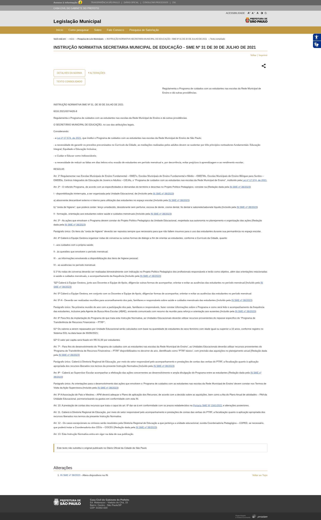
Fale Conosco (115, 30)
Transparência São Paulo (105, 2)
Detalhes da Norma (69, 73)
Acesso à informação (66, 2)
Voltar (253, 55)
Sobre (97, 30)
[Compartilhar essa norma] (263, 67)
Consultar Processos (155, 2)
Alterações (97, 73)
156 (174, 2)
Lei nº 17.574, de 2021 (69, 138)
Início (59, 30)
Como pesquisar (78, 30)
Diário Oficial (131, 2)
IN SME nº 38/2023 (240, 186)
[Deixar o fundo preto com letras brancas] (261, 12)
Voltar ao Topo (260, 475)
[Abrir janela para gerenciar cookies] (265, 12)
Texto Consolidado (69, 81)
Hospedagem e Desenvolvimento (252, 516)
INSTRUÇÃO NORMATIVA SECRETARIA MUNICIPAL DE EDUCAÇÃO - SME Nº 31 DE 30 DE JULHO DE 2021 (157, 39)
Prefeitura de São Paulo (256, 21)
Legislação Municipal (77, 21)
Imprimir (263, 55)
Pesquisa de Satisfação (144, 30)
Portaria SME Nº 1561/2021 (207, 405)
